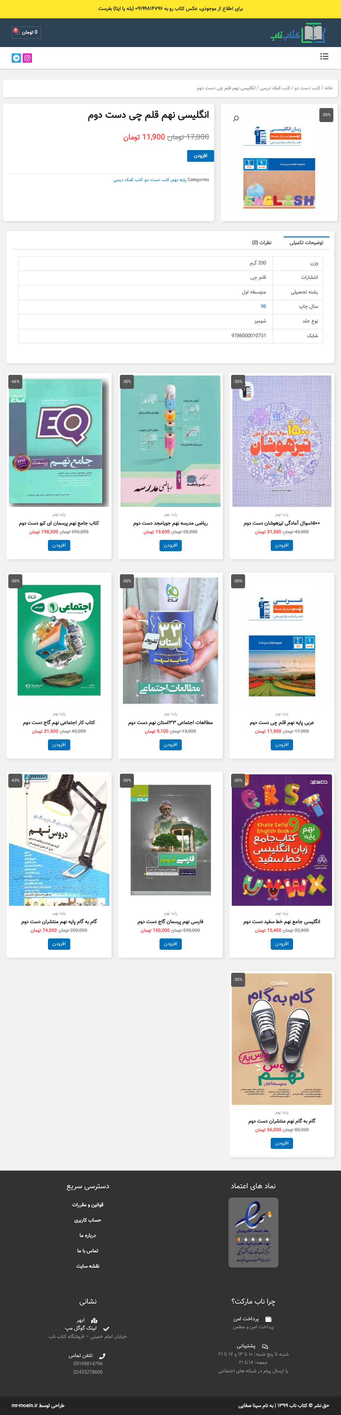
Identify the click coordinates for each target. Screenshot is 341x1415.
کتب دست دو (307, 88)
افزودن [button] (282, 545)
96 (263, 306)
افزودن (200, 156)
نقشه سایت (87, 1266)
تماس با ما (87, 1251)
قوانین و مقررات (88, 1205)
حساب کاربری (87, 1220)
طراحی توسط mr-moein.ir (38, 1406)
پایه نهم (178, 179)
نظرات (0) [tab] (261, 243)
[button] (236, 119)
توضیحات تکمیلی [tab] (306, 243)
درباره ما (88, 1236)
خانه (329, 88)
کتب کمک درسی (275, 88)
